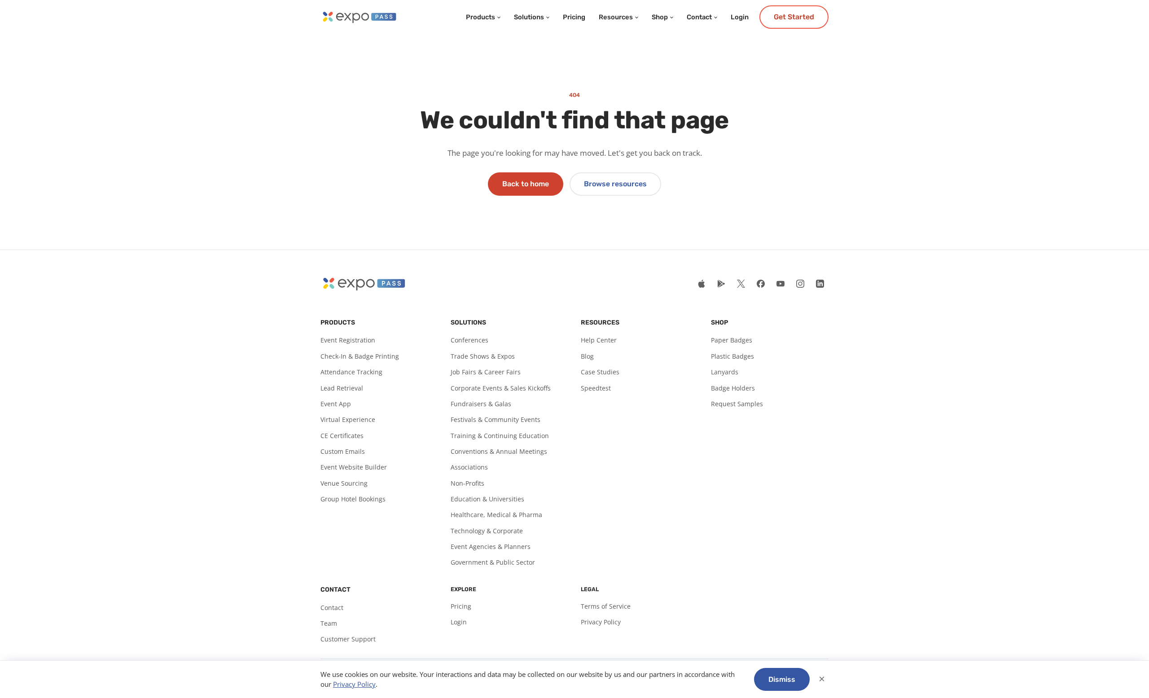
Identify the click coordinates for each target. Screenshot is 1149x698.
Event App (335, 403)
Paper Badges (731, 340)
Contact (699, 17)
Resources (616, 17)
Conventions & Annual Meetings (499, 451)
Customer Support (348, 639)
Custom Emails (342, 451)
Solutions (529, 17)
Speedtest (596, 388)
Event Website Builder (353, 467)
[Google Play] (721, 283)
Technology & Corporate (487, 531)
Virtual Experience (347, 419)
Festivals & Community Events (495, 419)
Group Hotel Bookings (353, 499)
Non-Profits (467, 483)
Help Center (599, 340)
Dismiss (781, 679)
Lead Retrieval (341, 388)
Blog (587, 356)
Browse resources (615, 184)
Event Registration (347, 340)
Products (480, 17)
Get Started (794, 17)
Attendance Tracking (351, 372)
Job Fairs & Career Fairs (486, 372)
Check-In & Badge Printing (359, 356)
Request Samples (737, 403)
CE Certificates (342, 435)
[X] (741, 283)
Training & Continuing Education (500, 435)
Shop (660, 17)
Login (740, 17)
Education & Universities (487, 499)
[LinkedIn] (820, 283)
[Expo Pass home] (358, 17)
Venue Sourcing (344, 483)
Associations (469, 467)
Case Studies (600, 372)
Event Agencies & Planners (491, 546)
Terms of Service (606, 606)
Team (328, 623)
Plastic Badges (732, 356)
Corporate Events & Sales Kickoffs (501, 388)
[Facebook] (760, 283)
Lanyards (724, 372)
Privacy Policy (601, 622)
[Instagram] (800, 283)
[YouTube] (780, 283)
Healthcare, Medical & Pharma (496, 514)
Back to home (525, 184)
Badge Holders (733, 388)
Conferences (469, 340)
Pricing (574, 17)
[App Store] (701, 283)
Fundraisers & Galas (481, 403)
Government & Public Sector (493, 562)
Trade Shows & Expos (483, 356)
